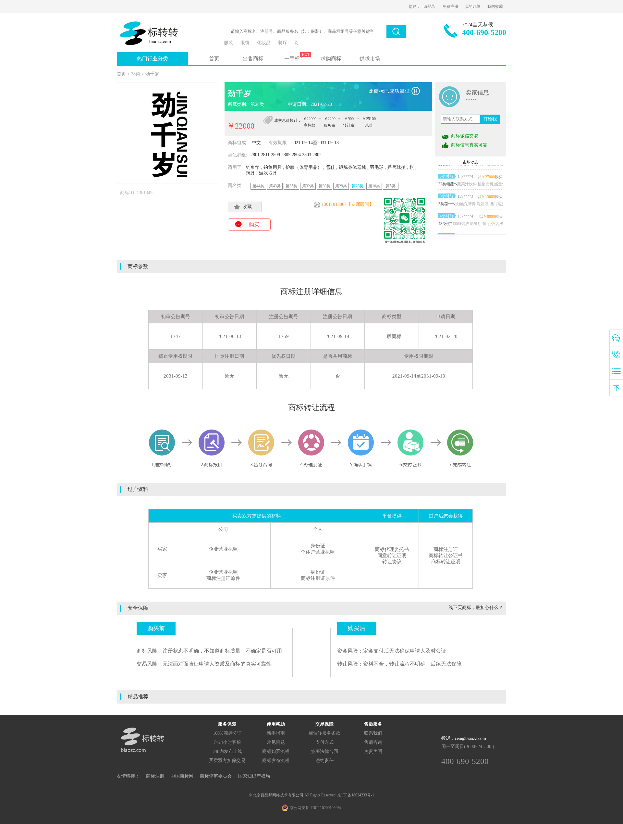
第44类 (258, 186)
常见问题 (276, 742)
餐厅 (282, 42)
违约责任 (324, 760)
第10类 (374, 186)
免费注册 (450, 6)
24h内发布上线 (227, 751)
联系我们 (373, 733)
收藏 (247, 206)
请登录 (429, 6)
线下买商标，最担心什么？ (475, 607)
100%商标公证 (227, 733)
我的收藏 (495, 6)
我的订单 (472, 6)
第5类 (391, 186)
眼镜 (245, 42)
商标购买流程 (275, 751)
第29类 (341, 186)
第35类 (291, 186)
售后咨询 (373, 742)
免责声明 (373, 751)
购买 (254, 224)
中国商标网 (182, 776)
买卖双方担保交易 (227, 760)
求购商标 (331, 58)
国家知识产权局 (254, 776)
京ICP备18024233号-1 (355, 795)
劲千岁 (152, 73)
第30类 (324, 186)
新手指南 (276, 733)
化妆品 (264, 42)
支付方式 (324, 742)
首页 (214, 58)
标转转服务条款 (324, 733)
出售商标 (253, 58)
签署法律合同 (324, 751)
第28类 (357, 186)
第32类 (308, 186)
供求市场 (370, 58)
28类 (135, 73)
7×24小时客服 (227, 742)
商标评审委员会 (216, 776)
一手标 (292, 58)
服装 (228, 42)
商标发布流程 (275, 760)
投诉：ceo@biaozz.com (463, 738)
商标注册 (155, 776)
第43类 (275, 186)
